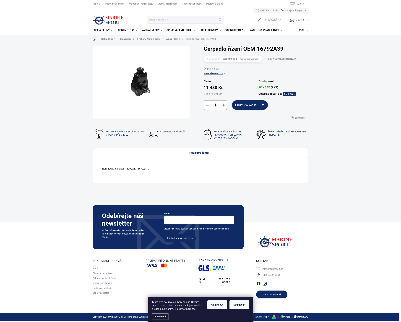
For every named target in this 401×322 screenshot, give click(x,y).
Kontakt (96, 4)
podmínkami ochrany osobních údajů (211, 228)
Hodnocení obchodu (192, 4)
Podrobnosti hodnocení (250, 59)
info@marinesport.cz (272, 269)
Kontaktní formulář (272, 294)
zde (193, 308)
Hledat (220, 19)
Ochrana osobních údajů (141, 4)
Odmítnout (217, 304)
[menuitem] (103, 30)
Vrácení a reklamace (167, 4)
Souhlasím (239, 304)
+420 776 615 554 (271, 275)
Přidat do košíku (246, 105)
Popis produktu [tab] (199, 152)
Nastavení (160, 316)
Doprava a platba (214, 4)
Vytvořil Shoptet (262, 316)
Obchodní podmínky (115, 4)
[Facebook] (258, 283)
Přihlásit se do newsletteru (180, 238)
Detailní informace (213, 74)
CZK (299, 3)
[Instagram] (264, 283)
